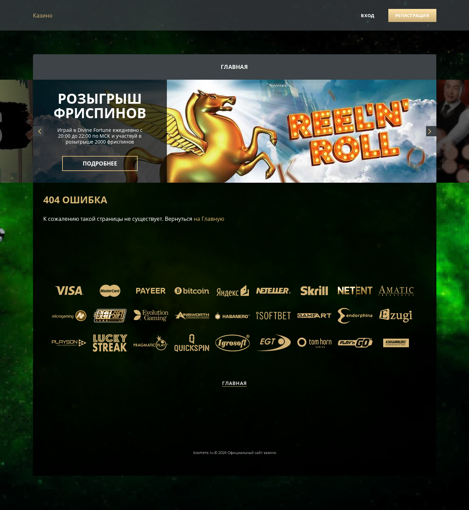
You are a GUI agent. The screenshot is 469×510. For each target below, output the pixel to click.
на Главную (209, 219)
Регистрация (412, 15)
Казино (43, 15)
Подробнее (100, 163)
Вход (367, 15)
